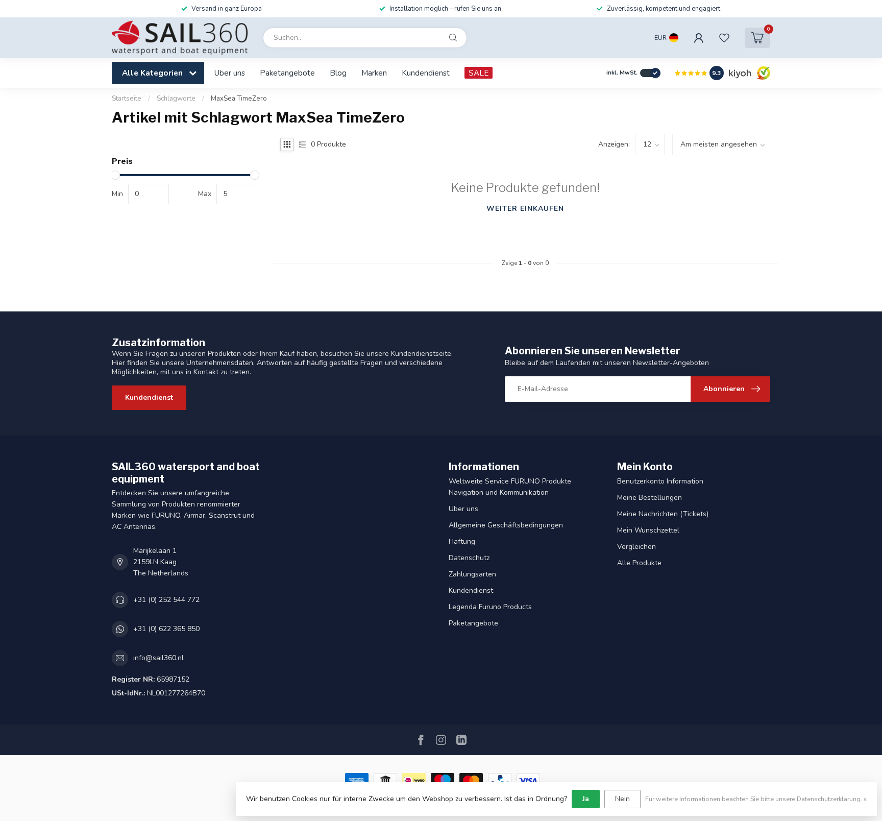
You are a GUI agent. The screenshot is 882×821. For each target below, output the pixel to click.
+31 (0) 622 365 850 (166, 629)
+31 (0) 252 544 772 (166, 600)
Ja (585, 799)
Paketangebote (287, 72)
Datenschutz (469, 558)
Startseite (126, 98)
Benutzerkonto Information (660, 481)
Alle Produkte (639, 563)
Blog (338, 72)
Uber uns (229, 72)
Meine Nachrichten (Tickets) (662, 514)
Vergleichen (636, 546)
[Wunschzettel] (724, 38)
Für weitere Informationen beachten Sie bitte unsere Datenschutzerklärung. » (756, 798)
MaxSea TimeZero (239, 98)
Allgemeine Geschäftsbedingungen (506, 525)
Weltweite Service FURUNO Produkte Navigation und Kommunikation (510, 486)
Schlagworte (176, 98)
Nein (622, 799)
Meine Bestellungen (649, 497)
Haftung (462, 541)
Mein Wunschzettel (648, 530)
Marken (374, 72)
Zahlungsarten (472, 574)
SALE (478, 72)
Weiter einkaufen (525, 208)
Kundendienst (426, 72)
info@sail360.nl (158, 658)
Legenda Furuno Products (490, 607)
